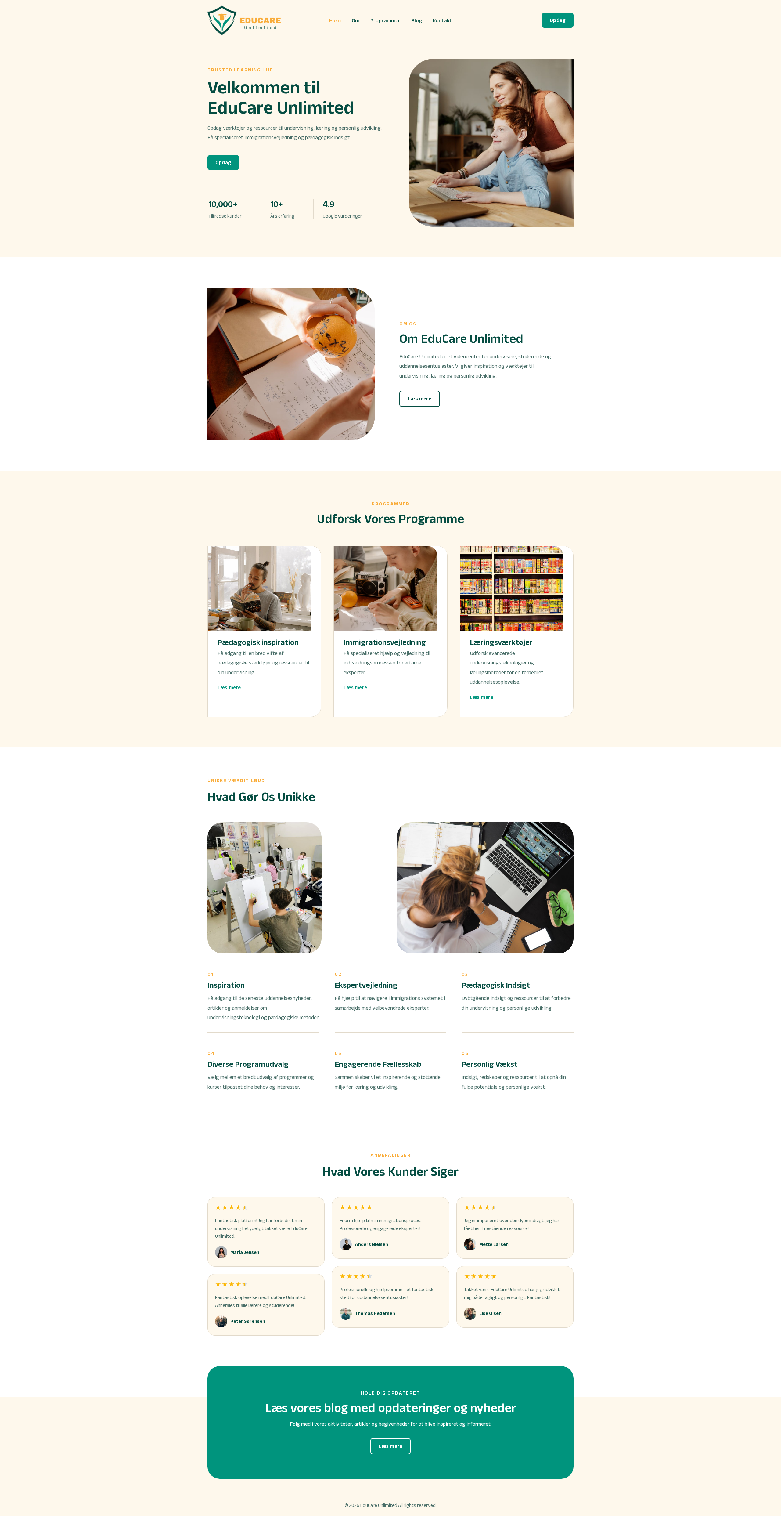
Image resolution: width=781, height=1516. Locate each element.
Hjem (335, 20)
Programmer (385, 20)
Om (355, 20)
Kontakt (442, 20)
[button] (558, 20)
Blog (416, 20)
